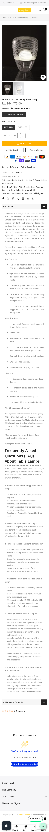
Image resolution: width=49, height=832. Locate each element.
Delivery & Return (10, 167)
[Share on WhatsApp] (33, 198)
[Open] (6, 825)
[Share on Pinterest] (13, 198)
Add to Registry (12, 150)
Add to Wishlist (36, 150)
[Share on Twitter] (8, 198)
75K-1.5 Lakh (24, 187)
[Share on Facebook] (3, 198)
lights (18, 190)
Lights (43, 180)
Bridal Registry (18, 180)
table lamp (6, 193)
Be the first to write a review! (24, 764)
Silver (35, 190)
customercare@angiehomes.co (34, 3)
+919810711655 (12, 3)
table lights (38, 193)
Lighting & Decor (32, 180)
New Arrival (27, 190)
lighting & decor (8, 190)
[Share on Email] (28, 198)
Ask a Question (28, 167)
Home (4, 18)
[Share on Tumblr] (18, 198)
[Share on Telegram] (23, 198)
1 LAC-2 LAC (12, 187)
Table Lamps (7, 183)
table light (28, 193)
